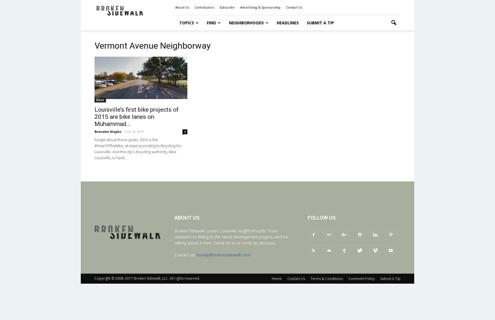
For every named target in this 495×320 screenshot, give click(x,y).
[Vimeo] (375, 250)
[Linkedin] (375, 235)
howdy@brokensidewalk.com (223, 255)
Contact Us (294, 7)
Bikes (100, 100)
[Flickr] (329, 235)
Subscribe (227, 7)
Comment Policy (361, 278)
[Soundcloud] (329, 250)
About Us (182, 7)
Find (211, 22)
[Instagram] (360, 235)
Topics (186, 22)
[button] (393, 23)
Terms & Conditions (327, 278)
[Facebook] (313, 235)
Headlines (288, 22)
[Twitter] (360, 250)
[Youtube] (390, 250)
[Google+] (344, 235)
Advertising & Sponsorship (260, 7)
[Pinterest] (390, 235)
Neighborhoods (246, 22)
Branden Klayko (108, 131)
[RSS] (313, 250)
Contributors (204, 7)
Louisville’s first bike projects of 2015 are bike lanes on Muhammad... (137, 116)
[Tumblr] (344, 250)
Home (277, 278)
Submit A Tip (320, 22)
